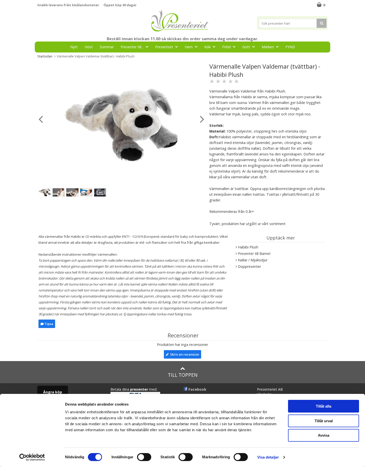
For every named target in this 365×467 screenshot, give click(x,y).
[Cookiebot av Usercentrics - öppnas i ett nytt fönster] (32, 457)
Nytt (74, 47)
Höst (89, 47)
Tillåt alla (323, 406)
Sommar (107, 47)
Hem (189, 47)
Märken (268, 47)
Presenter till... (132, 47)
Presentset (164, 47)
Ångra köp (52, 392)
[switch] (144, 457)
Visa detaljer (268, 457)
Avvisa (323, 435)
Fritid (226, 47)
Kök (207, 47)
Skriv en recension (184, 354)
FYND (290, 47)
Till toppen (182, 375)
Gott (246, 47)
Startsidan (44, 56)
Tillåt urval (324, 421)
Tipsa (48, 324)
